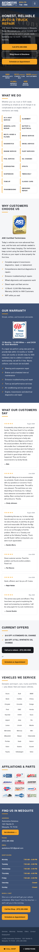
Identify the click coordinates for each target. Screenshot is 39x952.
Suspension (8, 174)
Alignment (26, 119)
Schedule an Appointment (19, 61)
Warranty (12, 931)
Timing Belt (26, 174)
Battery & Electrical (26, 127)
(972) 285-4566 (8, 840)
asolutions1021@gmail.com (12, 848)
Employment (6, 935)
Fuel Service (9, 159)
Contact (32, 931)
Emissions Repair (26, 189)
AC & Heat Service (8, 119)
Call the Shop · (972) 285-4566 (16, 909)
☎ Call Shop (10, 949)
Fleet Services (28, 151)
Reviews (20, 931)
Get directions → (10, 832)
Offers (26, 931)
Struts (25, 166)
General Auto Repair (9, 127)
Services (4, 931)
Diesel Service (28, 144)
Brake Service (28, 136)
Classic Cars (27, 181)
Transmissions (10, 189)
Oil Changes (27, 159)
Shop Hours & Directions (19, 54)
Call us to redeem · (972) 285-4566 (18, 650)
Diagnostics (9, 144)
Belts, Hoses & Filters (10, 135)
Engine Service (10, 151)
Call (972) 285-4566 (19, 47)
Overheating (9, 166)
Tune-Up (7, 181)
